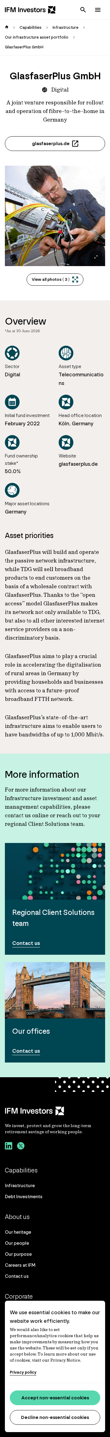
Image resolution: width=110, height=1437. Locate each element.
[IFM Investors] (55, 1111)
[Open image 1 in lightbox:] (55, 216)
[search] (83, 9)
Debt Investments (23, 1196)
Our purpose (18, 1254)
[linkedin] (8, 1146)
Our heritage (18, 1232)
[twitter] (20, 1146)
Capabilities (31, 27)
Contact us (17, 1276)
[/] (30, 9)
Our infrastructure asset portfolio (36, 37)
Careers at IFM (20, 1265)
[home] (7, 27)
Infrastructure (66, 27)
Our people (17, 1243)
